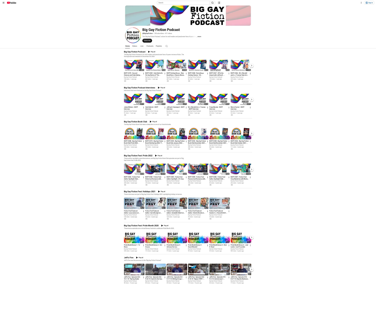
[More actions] (144, 73)
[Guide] (3, 3)
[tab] (127, 46)
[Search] (212, 3)
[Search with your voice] (219, 3)
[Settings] (361, 3)
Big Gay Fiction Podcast (130, 77)
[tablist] (188, 46)
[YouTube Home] (11, 2)
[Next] (252, 66)
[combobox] (184, 3)
